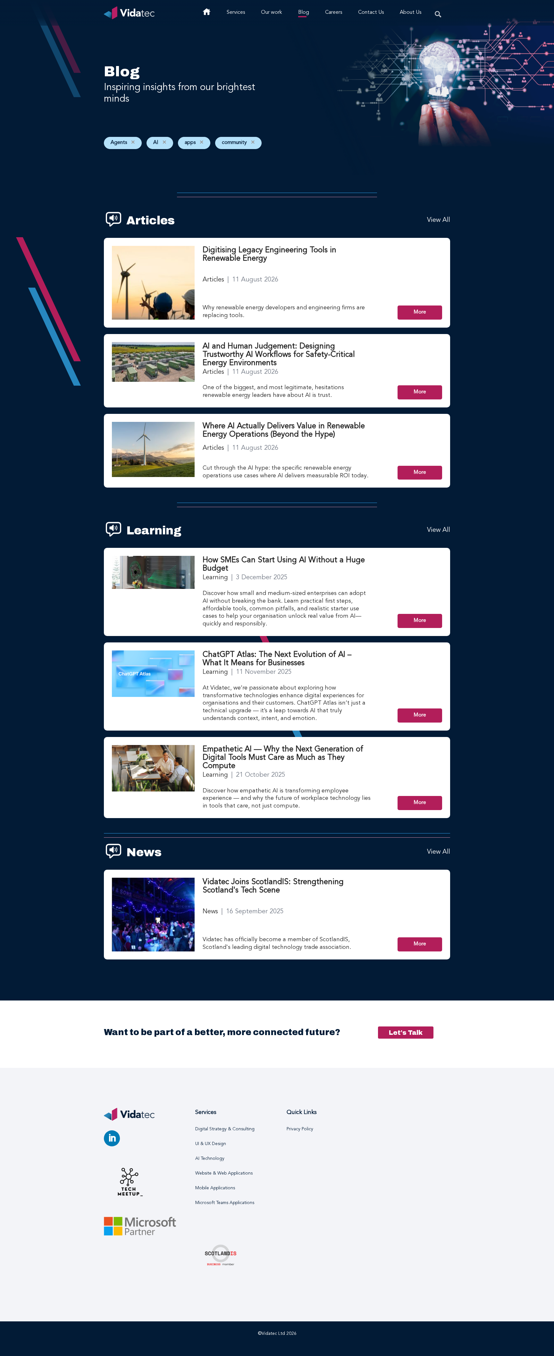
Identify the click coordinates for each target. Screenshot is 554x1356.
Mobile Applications (215, 1188)
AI (159, 142)
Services (236, 12)
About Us (410, 12)
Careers (333, 12)
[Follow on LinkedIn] (112, 1138)
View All (438, 220)
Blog (303, 12)
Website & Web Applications (224, 1173)
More (420, 312)
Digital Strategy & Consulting (225, 1129)
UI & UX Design (210, 1144)
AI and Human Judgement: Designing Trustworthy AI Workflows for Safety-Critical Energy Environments (279, 355)
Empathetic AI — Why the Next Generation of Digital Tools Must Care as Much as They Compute (283, 758)
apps (194, 142)
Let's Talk (406, 1032)
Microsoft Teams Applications (224, 1203)
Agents (123, 142)
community (238, 142)
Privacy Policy (300, 1129)
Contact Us (371, 12)
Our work (271, 12)
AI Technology (209, 1158)
